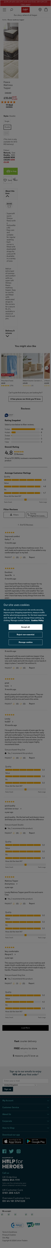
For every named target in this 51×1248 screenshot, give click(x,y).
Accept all (25, 627)
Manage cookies (25, 642)
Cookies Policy (37, 620)
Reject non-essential (25, 635)
